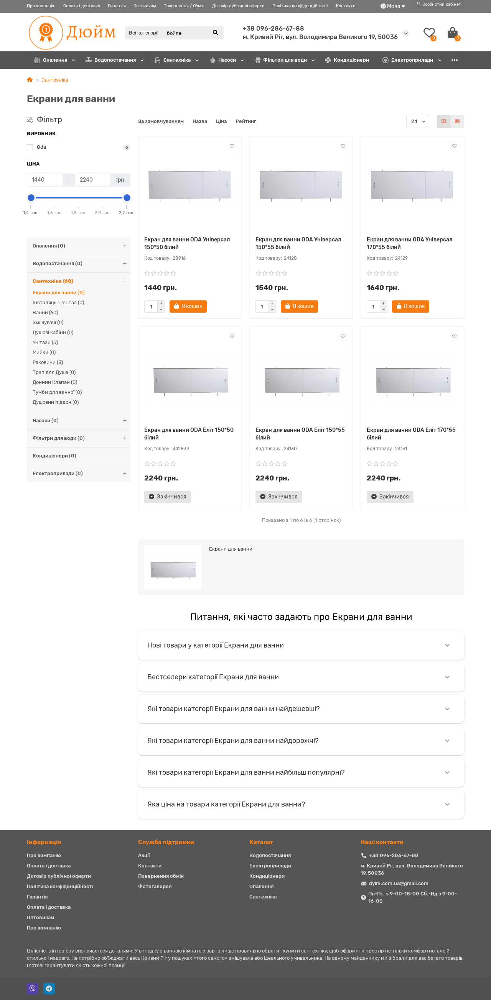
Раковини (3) (48, 362)
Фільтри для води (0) (59, 438)
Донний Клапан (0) (55, 382)
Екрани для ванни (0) (59, 292)
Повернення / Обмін (183, 5)
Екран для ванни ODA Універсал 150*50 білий (187, 243)
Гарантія (117, 5)
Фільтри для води (285, 60)
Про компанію (41, 5)
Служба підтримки (166, 842)
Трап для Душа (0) (54, 372)
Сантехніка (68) (53, 281)
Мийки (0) (44, 352)
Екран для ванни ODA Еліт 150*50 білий (189, 434)
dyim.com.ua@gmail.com (398, 883)
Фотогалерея (154, 886)
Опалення (55, 60)
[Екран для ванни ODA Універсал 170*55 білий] (412, 186)
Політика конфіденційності (300, 5)
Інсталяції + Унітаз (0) (58, 302)
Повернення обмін (161, 876)
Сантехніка (177, 60)
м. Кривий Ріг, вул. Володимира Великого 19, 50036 (412, 869)
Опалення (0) (49, 246)
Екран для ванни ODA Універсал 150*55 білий (298, 243)
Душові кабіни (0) (53, 332)
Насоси (227, 60)
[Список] (457, 121)
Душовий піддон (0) (56, 402)
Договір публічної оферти (238, 5)
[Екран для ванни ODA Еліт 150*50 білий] (190, 377)
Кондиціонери (351, 60)
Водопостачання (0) (57, 263)
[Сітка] (444, 121)
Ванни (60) (45, 312)
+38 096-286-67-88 (273, 28)
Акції (144, 855)
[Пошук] (215, 33)
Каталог (261, 842)
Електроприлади (412, 60)
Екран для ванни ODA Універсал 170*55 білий (409, 243)
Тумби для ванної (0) (57, 392)
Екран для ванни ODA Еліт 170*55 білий (411, 434)
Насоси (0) (46, 420)
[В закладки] (232, 145)
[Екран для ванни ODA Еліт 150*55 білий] (301, 377)
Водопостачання (115, 60)
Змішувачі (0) (48, 322)
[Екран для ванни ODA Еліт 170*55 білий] (412, 377)
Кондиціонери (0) (54, 456)
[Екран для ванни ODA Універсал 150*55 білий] (301, 186)
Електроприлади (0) (58, 473)
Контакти (346, 5)
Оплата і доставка (81, 5)
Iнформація (44, 842)
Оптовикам (144, 5)
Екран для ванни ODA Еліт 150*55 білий (300, 434)
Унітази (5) (45, 342)
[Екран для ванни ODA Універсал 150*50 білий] (190, 186)
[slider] (31, 197)
